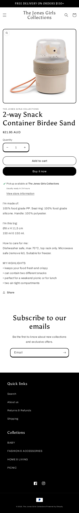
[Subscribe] (64, 352)
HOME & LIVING (17, 459)
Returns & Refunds (19, 410)
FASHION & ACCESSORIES (24, 451)
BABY (11, 442)
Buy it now (40, 171)
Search (11, 393)
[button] (5, 15)
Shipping (12, 418)
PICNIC (12, 467)
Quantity (7, 140)
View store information (20, 193)
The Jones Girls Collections (34, 506)
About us (13, 402)
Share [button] (11, 292)
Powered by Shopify (54, 506)
